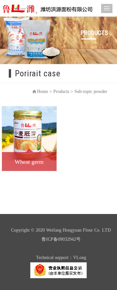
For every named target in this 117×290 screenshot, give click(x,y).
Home (42, 91)
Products (61, 91)
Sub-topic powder (90, 91)
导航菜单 (106, 8)
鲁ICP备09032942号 (61, 239)
